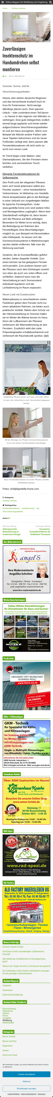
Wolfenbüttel (8, 1023)
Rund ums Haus (10, 1055)
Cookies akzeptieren (26, 1074)
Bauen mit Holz (10, 1041)
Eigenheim (7, 1046)
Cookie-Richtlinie (14, 1094)
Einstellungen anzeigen (26, 1088)
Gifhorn (6, 1013)
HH (5, 76)
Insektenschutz (28, 508)
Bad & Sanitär (9, 1036)
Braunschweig (9, 1009)
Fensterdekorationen (11, 508)
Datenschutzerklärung (28, 1094)
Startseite (7, 985)
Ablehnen (26, 1081)
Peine (5, 1016)
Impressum (41, 1094)
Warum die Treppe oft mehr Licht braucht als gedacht (26, 966)
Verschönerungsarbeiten (13, 511)
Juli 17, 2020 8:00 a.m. (17, 76)
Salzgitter (7, 1018)
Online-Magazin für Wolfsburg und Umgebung (26, 2)
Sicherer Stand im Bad (13, 947)
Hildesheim (8, 1011)
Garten (6, 1050)
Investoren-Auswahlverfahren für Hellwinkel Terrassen (39, 532)
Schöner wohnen (10, 501)
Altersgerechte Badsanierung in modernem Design (12, 532)
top (38, 508)
